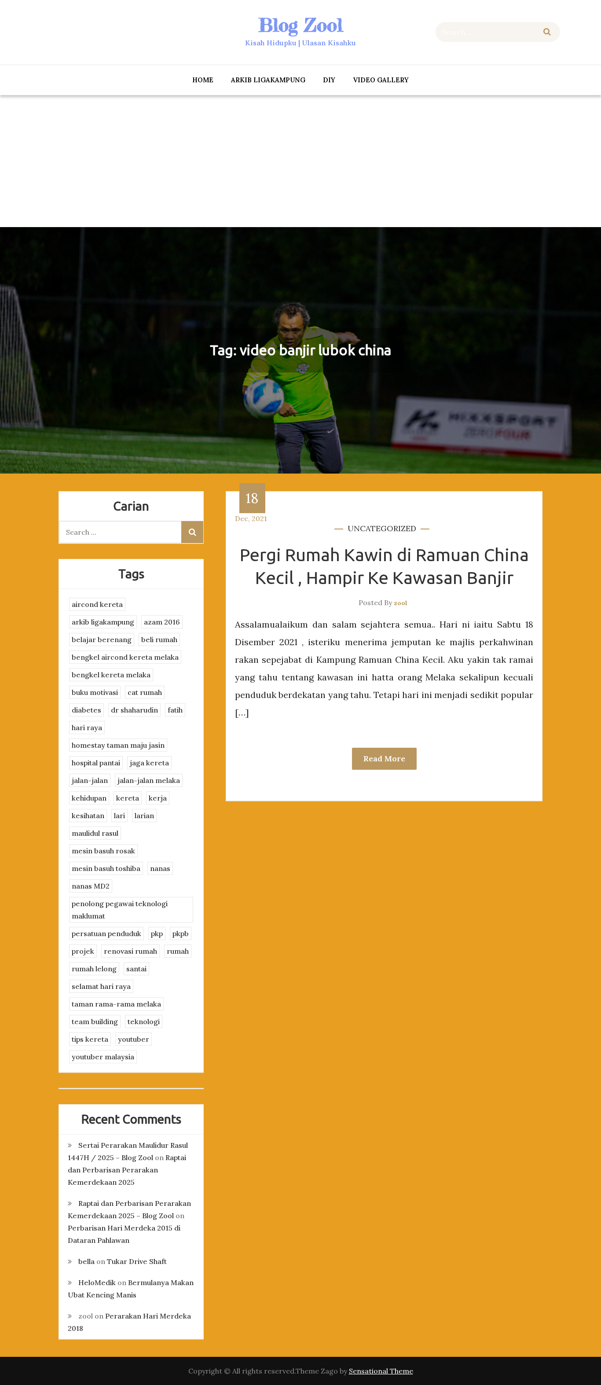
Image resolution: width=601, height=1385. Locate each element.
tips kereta (90, 1039)
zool (400, 603)
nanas (160, 868)
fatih (175, 709)
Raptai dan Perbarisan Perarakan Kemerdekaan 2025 (127, 1170)
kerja (158, 798)
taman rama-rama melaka (116, 1003)
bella (86, 1261)
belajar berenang (102, 639)
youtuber (133, 1039)
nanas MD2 (91, 886)
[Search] (547, 32)
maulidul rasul (95, 833)
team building (95, 1021)
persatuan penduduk (106, 933)
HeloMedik (97, 1282)
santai (136, 968)
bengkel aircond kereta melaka (125, 657)
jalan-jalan (90, 780)
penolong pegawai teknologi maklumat (120, 909)
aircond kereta (97, 604)
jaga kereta (149, 762)
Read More (384, 758)
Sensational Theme (381, 1371)
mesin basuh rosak (103, 850)
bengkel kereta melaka (111, 674)
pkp (157, 933)
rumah (178, 951)
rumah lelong (94, 968)
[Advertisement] (300, 161)
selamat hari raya (101, 986)
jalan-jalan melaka (148, 780)
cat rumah (145, 692)
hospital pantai (96, 762)
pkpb (180, 933)
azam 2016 (162, 621)
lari (119, 815)
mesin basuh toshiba (106, 868)
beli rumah (159, 639)
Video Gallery (381, 80)
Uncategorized (382, 528)
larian (144, 815)
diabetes (86, 709)
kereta (127, 798)
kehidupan (89, 798)
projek (83, 951)
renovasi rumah (130, 951)
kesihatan (88, 815)
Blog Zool (300, 25)
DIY (329, 80)
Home (202, 80)
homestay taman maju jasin (118, 745)
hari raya (87, 727)
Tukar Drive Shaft (137, 1261)
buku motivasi (95, 692)
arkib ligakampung (268, 80)
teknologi (144, 1021)
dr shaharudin (134, 709)
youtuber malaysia (103, 1056)
